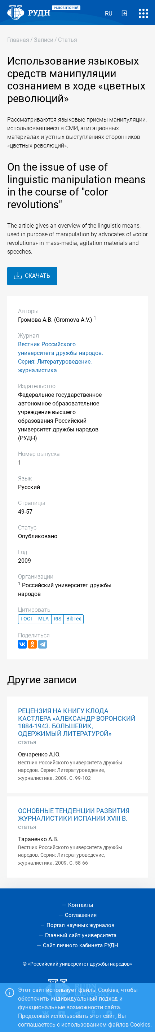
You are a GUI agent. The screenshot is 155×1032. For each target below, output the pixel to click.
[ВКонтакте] (22, 644)
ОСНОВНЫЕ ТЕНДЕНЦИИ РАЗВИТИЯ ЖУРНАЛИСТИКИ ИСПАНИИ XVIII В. (73, 814)
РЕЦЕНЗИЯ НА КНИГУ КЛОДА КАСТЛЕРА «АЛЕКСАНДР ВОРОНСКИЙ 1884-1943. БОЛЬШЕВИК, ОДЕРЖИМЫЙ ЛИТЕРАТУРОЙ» (77, 722)
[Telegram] (42, 644)
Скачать (36, 275)
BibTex (73, 619)
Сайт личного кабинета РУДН (80, 945)
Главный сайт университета (80, 935)
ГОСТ (27, 619)
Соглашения (81, 915)
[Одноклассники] (32, 644)
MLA (43, 619)
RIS (57, 619)
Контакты (80, 905)
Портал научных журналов (80, 925)
